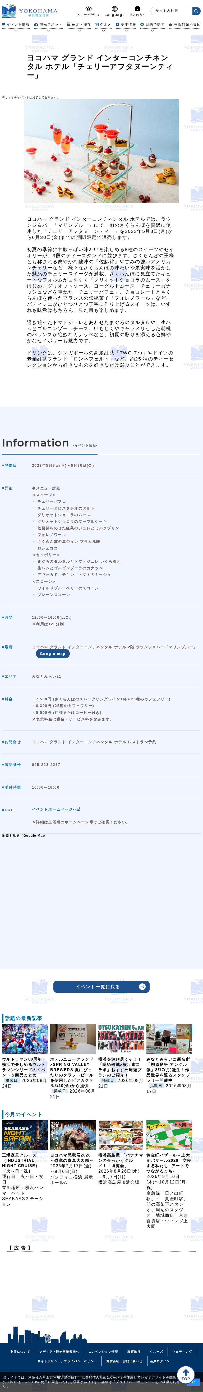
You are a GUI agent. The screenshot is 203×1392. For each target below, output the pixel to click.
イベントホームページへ (54, 809)
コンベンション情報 (103, 1351)
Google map (53, 653)
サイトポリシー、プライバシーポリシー (67, 1361)
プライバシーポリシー (133, 1382)
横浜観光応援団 (187, 24)
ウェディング (182, 1351)
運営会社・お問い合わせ (124, 1361)
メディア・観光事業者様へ (59, 1351)
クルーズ (156, 1351)
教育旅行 (134, 1351)
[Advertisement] (101, 1293)
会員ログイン (160, 1361)
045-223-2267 (46, 764)
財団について (20, 1351)
